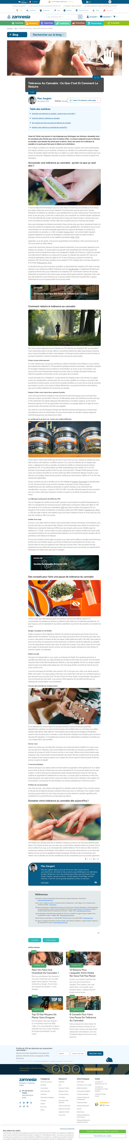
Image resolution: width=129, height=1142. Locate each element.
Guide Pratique (51, 940)
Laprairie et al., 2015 (92, 510)
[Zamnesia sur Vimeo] (27, 1103)
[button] (32, 100)
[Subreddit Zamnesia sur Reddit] (24, 1106)
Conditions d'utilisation (56, 1061)
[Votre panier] (115, 17)
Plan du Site (62, 1115)
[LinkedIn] (96, 882)
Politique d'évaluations (83, 1105)
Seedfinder (61, 1082)
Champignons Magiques (47, 1097)
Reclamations (80, 1112)
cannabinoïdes (73, 269)
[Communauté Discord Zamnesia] (27, 1106)
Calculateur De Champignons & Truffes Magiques (101, 1089)
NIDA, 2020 (75, 237)
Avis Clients (62, 1097)
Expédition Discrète (64, 1112)
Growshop (43, 1100)
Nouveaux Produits (64, 1088)
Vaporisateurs (44, 1088)
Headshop (43, 1085)
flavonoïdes (83, 482)
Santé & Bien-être (45, 1091)
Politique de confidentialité (41, 1061)
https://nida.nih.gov (88, 918)
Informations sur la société (84, 1085)
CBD (62, 507)
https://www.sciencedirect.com (45, 900)
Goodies (43, 1103)
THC (75, 213)
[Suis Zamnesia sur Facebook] (20, 1103)
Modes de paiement (82, 1088)
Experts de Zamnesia (64, 1109)
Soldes (42, 1110)
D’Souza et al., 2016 (44, 263)
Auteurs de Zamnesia (64, 1105)
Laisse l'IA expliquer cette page (84, 100)
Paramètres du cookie (102, 1136)
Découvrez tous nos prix (94, 1069)
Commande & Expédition (83, 1091)
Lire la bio (45, 882)
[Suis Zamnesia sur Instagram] (24, 1103)
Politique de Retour (82, 1102)
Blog (60, 1085)
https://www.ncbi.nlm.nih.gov (84, 911)
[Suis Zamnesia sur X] (31, 1103)
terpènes (75, 482)
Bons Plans (44, 1107)
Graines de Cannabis (46, 1082)
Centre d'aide (80, 1082)
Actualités (34, 940)
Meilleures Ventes (63, 1091)
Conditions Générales (82, 1094)
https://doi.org (52, 904)
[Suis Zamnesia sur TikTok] (20, 1106)
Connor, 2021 (69, 232)
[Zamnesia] (25, 17)
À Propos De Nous (64, 1094)
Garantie (79, 1109)
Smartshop (44, 1094)
